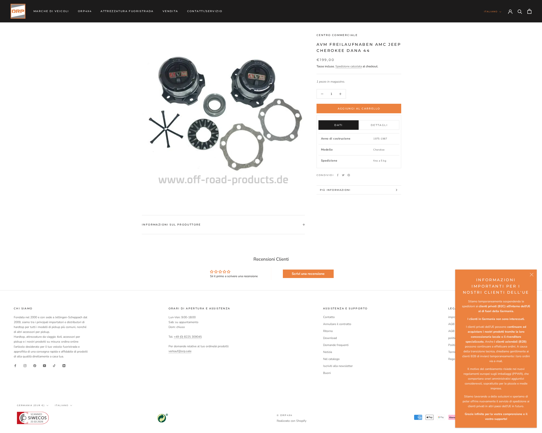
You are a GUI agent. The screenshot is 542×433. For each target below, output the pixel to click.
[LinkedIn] (63, 365)
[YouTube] (44, 365)
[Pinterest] (348, 175)
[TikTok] (54, 365)
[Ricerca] (520, 11)
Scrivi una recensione (308, 273)
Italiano (491, 11)
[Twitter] (343, 175)
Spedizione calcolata (348, 66)
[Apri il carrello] (529, 11)
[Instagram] (25, 365)
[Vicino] (532, 275)
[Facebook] (337, 175)
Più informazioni (335, 189)
